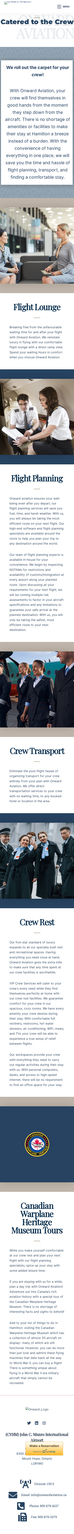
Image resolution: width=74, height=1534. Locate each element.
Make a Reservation (44, 1446)
